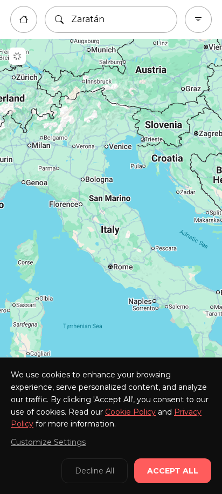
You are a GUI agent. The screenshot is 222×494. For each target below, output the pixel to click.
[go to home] (24, 19)
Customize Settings (48, 442)
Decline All (94, 471)
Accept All (172, 471)
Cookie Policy (130, 412)
